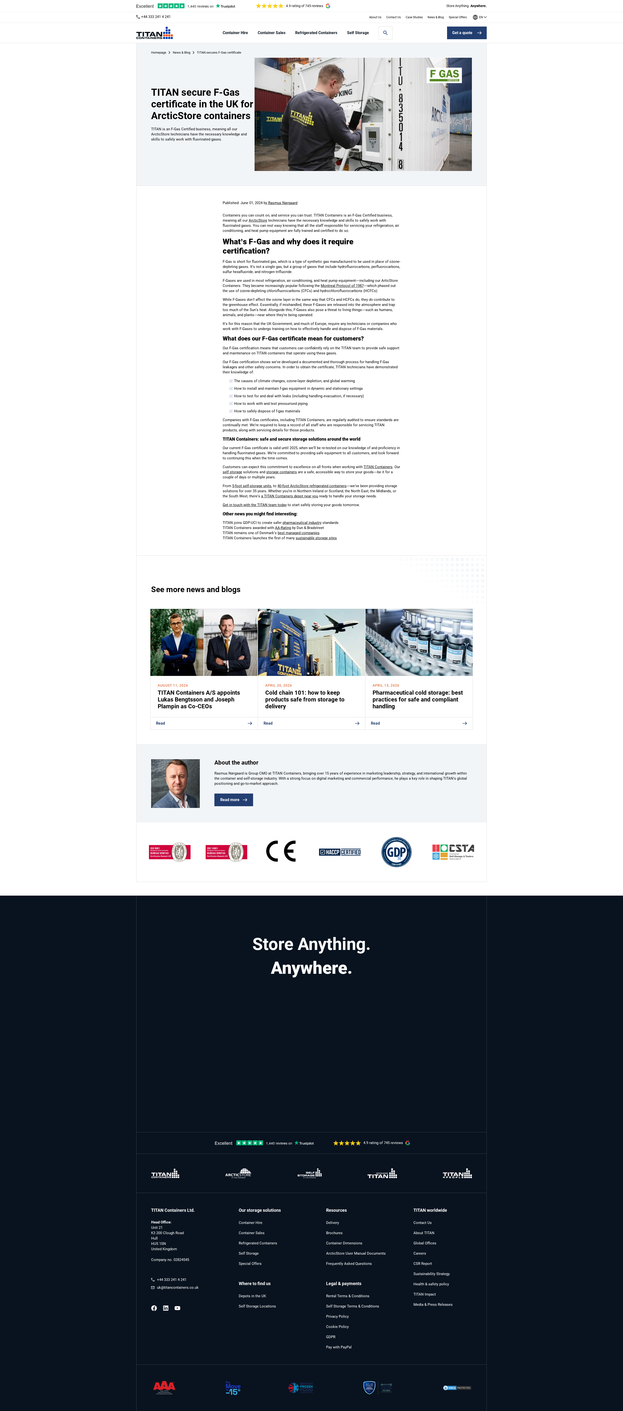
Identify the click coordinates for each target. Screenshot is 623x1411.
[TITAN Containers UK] (154, 33)
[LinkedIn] (166, 1308)
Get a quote (462, 32)
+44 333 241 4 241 (156, 17)
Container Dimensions (344, 1243)
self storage (232, 472)
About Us (375, 17)
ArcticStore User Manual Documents (356, 1253)
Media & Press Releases (433, 1304)
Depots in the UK (252, 1296)
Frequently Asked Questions (349, 1263)
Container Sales (271, 32)
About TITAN (423, 1233)
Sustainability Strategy (431, 1274)
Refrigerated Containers (316, 32)
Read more (229, 799)
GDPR (330, 1337)
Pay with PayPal (339, 1347)
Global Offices (424, 1243)
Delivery (332, 1223)
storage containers (281, 472)
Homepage (158, 52)
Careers (419, 1253)
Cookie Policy (337, 1327)
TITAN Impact (424, 1294)
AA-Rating (283, 528)
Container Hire (235, 32)
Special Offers (458, 17)
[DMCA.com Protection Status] (457, 1388)
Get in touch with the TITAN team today (255, 505)
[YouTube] (177, 1308)
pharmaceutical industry (302, 523)
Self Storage (358, 32)
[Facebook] (154, 1308)
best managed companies (299, 533)
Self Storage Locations (257, 1306)
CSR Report (422, 1263)
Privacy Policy (337, 1316)
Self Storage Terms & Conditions (352, 1306)
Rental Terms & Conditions (347, 1296)
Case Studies (414, 17)
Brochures (334, 1233)
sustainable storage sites (316, 538)
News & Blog (436, 17)
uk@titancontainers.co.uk (178, 1287)
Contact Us (393, 17)
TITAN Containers (378, 467)
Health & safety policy (431, 1284)
